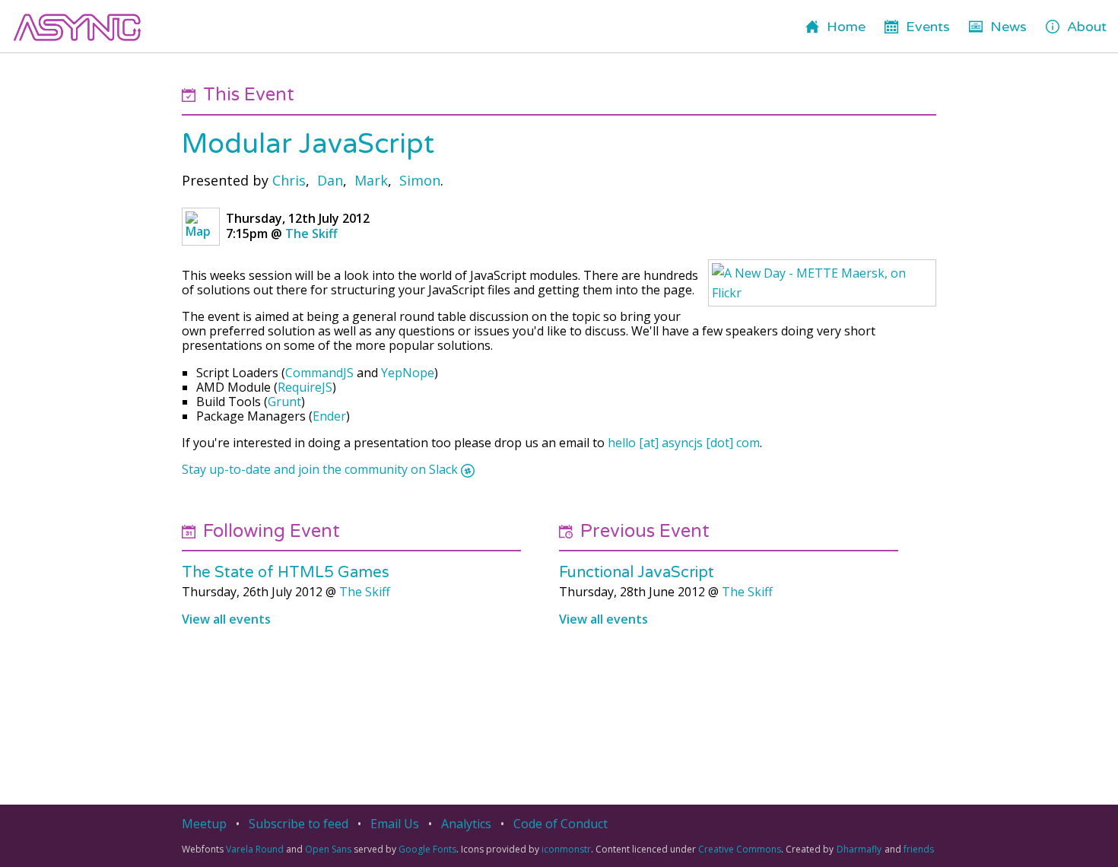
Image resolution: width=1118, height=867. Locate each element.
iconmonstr (566, 849)
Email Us (394, 823)
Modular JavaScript (308, 144)
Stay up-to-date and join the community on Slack (320, 469)
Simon (419, 180)
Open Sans (328, 849)
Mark (371, 180)
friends (919, 849)
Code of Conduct (560, 823)
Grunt (284, 401)
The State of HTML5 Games (285, 573)
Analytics (466, 823)
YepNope (407, 372)
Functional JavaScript (636, 573)
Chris (289, 180)
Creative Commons (739, 849)
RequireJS (305, 387)
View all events (226, 619)
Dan (330, 180)
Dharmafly (859, 849)
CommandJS (319, 372)
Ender (329, 416)
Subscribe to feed (298, 823)
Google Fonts (427, 849)
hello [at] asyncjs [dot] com (684, 442)
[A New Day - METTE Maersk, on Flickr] (822, 282)
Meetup (204, 823)
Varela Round (255, 849)
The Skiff (311, 233)
